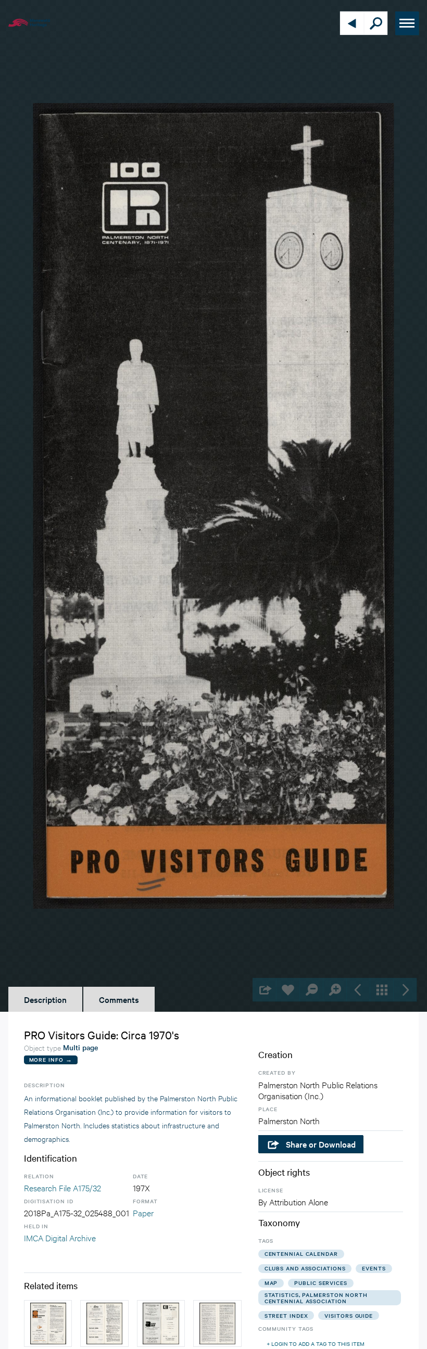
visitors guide (348, 1315)
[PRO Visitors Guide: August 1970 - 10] (217, 1323)
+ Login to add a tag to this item (316, 1343)
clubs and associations (305, 1268)
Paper (143, 1212)
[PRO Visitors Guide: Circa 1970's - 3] (48, 1323)
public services (320, 1283)
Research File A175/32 (62, 1187)
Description (45, 999)
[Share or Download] (264, 989)
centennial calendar (301, 1253)
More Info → (50, 1059)
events (373, 1268)
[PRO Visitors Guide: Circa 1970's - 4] (104, 1323)
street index (286, 1315)
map (271, 1283)
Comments (119, 999)
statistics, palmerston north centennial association (316, 1298)
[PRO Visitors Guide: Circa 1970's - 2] (161, 1323)
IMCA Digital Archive (60, 1237)
